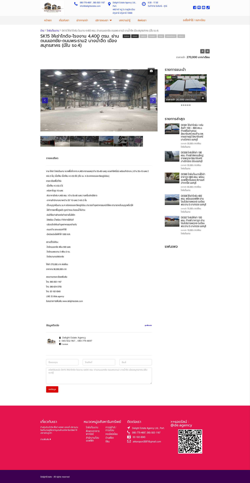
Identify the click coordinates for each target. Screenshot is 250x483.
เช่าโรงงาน (181, 36)
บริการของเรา (101, 20)
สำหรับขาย (126, 36)
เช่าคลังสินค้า (152, 36)
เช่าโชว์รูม (202, 77)
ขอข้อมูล (52, 389)
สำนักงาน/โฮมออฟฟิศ (92, 439)
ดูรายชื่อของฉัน (148, 325)
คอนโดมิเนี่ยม (111, 434)
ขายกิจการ (143, 36)
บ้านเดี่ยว (109, 438)
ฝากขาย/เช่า (82, 20)
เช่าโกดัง (161, 36)
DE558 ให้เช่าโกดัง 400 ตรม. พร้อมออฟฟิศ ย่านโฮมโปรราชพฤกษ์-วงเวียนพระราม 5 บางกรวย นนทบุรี (193, 200)
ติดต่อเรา (142, 20)
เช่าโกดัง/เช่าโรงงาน (170, 36)
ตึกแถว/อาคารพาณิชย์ (93, 432)
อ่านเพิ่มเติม (45, 439)
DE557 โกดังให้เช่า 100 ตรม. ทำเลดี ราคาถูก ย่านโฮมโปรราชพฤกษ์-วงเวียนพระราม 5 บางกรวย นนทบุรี (193, 221)
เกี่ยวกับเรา (64, 20)
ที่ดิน (107, 441)
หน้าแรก (48, 20)
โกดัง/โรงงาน (92, 427)
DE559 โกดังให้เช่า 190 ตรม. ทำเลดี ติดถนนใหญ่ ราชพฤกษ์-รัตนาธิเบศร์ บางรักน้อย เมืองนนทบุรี (192, 156)
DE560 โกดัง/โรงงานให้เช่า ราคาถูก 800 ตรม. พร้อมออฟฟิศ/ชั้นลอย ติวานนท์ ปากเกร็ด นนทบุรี (193, 178)
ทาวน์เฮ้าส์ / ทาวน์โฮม (110, 428)
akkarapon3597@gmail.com (147, 441)
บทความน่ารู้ (124, 20)
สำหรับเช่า (135, 36)
